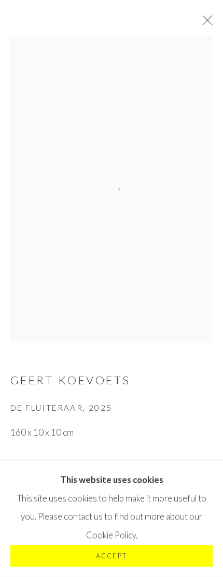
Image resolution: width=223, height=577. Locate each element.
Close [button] (205, 23)
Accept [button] (111, 556)
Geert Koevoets (70, 380)
